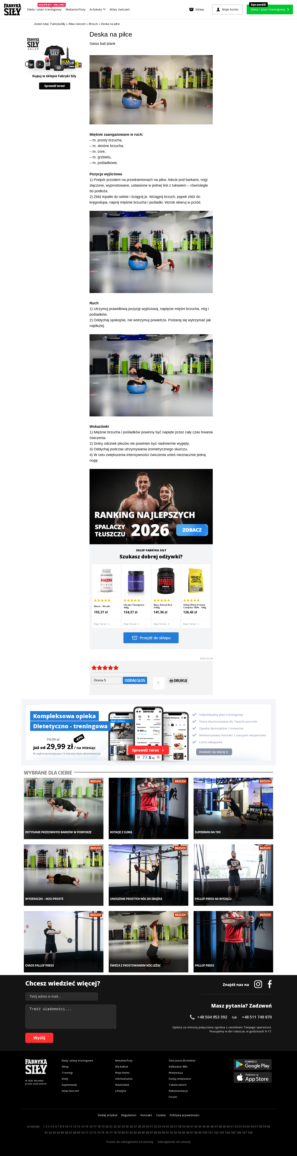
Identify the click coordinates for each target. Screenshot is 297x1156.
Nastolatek (122, 1085)
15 (86, 1126)
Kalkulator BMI (178, 1066)
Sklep (65, 1066)
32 (155, 1126)
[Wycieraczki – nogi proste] (64, 875)
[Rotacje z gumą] (149, 808)
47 (216, 1126)
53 (240, 1126)
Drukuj (180, 680)
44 (203, 1126)
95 (183, 1132)
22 (115, 1126)
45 (208, 1126)
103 (221, 1132)
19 (102, 1126)
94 (179, 1132)
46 (212, 1126)
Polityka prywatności (184, 1115)
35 (167, 1126)
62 (50, 1132)
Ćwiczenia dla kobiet (182, 1060)
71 (86, 1132)
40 (187, 1126)
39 (183, 1126)
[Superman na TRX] (233, 808)
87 (151, 1132)
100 (204, 1132)
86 (147, 1132)
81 (127, 1132)
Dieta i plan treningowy (45, 8)
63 (54, 1132)
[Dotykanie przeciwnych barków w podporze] (64, 808)
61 (46, 1132)
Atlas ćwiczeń (120, 9)
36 (171, 1126)
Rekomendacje (178, 1091)
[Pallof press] (233, 942)
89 (159, 1132)
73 (94, 1132)
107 (244, 1132)
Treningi (67, 1072)
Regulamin (128, 1115)
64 (58, 1132)
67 (70, 1132)
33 (159, 1126)
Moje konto (122, 1072)
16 (90, 1126)
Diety (65, 1078)
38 (179, 1126)
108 (250, 1132)
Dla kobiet (121, 1066)
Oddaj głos (135, 680)
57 (256, 1126)
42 (195, 1126)
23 (119, 1126)
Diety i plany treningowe (77, 1060)
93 (175, 1132)
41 (191, 1126)
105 (233, 1132)
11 (70, 1126)
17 (94, 1126)
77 (111, 1132)
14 (82, 1126)
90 (163, 1132)
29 (143, 1126)
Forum (173, 1097)
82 (131, 1132)
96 (187, 1132)
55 (248, 1126)
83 (135, 1132)
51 (232, 1126)
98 (195, 1132)
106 (238, 1132)
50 (228, 1126)
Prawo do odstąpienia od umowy (130, 1142)
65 (62, 1132)
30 (147, 1126)
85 (143, 1132)
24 (123, 1126)
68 (74, 1132)
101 (210, 1132)
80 (123, 1132)
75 (102, 1132)
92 (171, 1132)
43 (199, 1126)
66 (66, 1132)
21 (111, 1126)
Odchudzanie (124, 1078)
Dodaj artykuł (107, 1115)
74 (98, 1132)
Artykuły (96, 9)
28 (139, 1126)
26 (131, 1126)
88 (155, 1132)
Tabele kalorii (178, 1085)
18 (98, 1126)
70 (82, 1132)
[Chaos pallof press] (64, 942)
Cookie (161, 1115)
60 (268, 1126)
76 (106, 1132)
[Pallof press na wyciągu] (233, 875)
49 (224, 1126)
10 (66, 1126)
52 (236, 1126)
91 (167, 1132)
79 (119, 1132)
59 (264, 1126)
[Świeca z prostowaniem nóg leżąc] (149, 942)
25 (127, 1126)
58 (260, 1126)
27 (135, 1126)
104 (227, 1132)
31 (151, 1126)
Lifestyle (120, 1091)
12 (74, 1126)
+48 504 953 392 (212, 1017)
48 (220, 1126)
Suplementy (69, 1085)
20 (106, 1126)
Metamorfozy (75, 9)
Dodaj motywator (180, 1078)
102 (216, 1132)
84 (139, 1132)
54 (244, 1126)
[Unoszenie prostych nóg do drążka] (149, 875)
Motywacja (176, 1072)
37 (175, 1126)
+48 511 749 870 (257, 1017)
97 (191, 1132)
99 (199, 1132)
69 (78, 1132)
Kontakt (146, 1115)
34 (163, 1126)
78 (115, 1132)
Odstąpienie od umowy (174, 1142)
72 (90, 1132)
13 (78, 1126)
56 (252, 1126)
